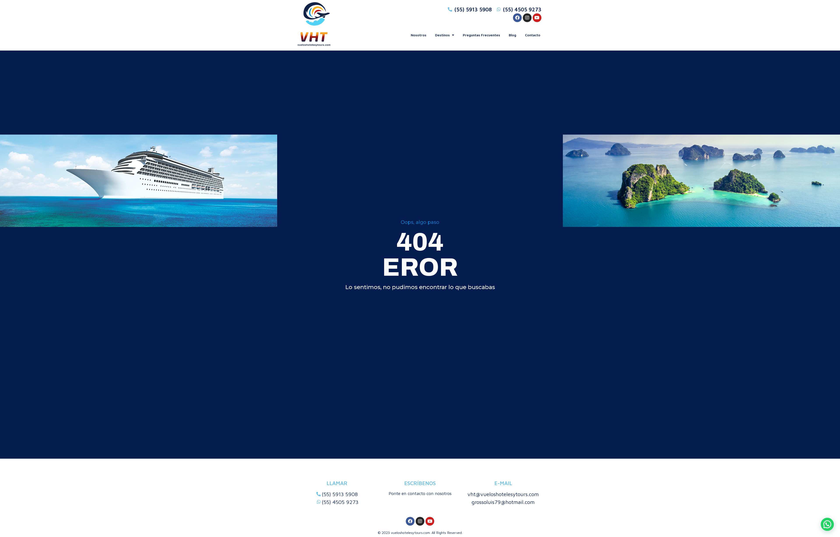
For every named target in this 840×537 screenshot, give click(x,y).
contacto (532, 35)
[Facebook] (517, 17)
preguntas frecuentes (481, 35)
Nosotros (418, 35)
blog (512, 35)
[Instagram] (527, 17)
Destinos (442, 35)
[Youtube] (537, 17)
